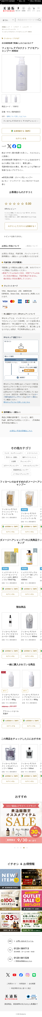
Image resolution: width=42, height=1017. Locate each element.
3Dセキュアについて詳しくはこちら (17, 402)
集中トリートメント (29, 457)
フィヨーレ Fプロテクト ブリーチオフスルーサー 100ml (29, 766)
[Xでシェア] (9, 146)
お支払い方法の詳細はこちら (21, 431)
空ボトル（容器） (12, 457)
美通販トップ (6, 27)
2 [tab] (18, 848)
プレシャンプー (25, 461)
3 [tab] (21, 848)
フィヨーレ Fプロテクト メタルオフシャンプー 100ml (10, 766)
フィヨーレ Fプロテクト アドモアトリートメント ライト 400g (11, 697)
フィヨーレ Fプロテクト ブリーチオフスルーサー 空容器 (10, 634)
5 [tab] (27, 848)
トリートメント (32, 453)
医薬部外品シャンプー (21, 470)
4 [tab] (24, 848)
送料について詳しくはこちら (16, 116)
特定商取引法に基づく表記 (21, 988)
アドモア (16, 38)
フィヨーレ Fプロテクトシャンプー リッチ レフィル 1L (10, 511)
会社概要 (32, 984)
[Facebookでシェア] (14, 146)
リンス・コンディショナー (13, 453)
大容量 (13, 461)
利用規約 (22, 984)
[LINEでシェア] (19, 146)
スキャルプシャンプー (30, 466)
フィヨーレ (8, 38)
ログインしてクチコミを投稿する (21, 226)
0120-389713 (21, 948)
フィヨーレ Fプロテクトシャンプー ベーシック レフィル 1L (29, 515)
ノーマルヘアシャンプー (21, 474)
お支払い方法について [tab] (10, 246)
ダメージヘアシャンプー (9, 29)
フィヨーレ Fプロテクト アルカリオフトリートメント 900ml (29, 634)
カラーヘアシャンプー (11, 466)
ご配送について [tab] (31, 246)
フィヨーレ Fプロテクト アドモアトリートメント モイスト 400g (31, 697)
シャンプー (26, 27)
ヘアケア (16, 27)
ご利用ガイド (11, 984)
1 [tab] (15, 848)
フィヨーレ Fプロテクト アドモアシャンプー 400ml (17, 32)
